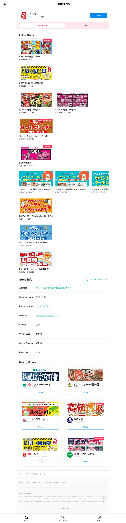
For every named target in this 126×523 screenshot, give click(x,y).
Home (26, 520)
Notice (21, 482)
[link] (23, 15)
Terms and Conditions (52, 482)
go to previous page (5, 4)
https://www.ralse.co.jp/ (47, 315)
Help (27, 482)
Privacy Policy (36, 482)
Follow (98, 16)
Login (63, 482)
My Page (100, 520)
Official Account (97, 279)
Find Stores (63, 520)
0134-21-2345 (43, 306)
